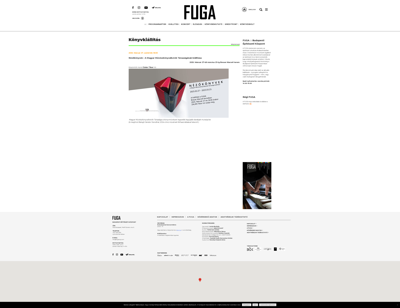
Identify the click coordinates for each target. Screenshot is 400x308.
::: (145, 24)
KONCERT (185, 24)
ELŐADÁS (197, 24)
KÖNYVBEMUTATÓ (213, 24)
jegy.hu (179, 230)
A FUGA (190, 217)
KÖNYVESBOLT (247, 24)
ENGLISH (252, 9)
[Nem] (397, 305)
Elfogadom (246, 305)
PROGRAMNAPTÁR (157, 24)
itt (250, 104)
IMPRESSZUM (178, 217)
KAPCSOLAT (162, 217)
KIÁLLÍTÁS (174, 24)
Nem (255, 305)
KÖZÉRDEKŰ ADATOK (207, 217)
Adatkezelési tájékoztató (267, 305)
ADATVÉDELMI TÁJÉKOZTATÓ (234, 217)
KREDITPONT (231, 24)
